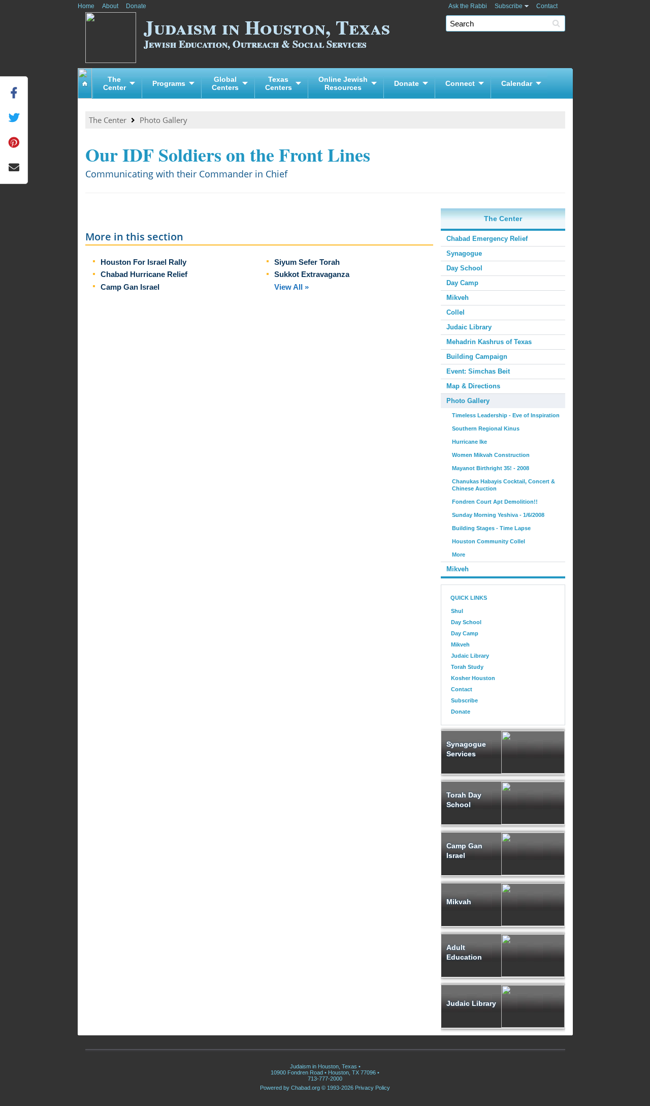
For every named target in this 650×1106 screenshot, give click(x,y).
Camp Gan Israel (130, 287)
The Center (107, 120)
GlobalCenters (225, 83)
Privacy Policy (372, 1088)
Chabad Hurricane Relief (144, 274)
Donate (136, 6)
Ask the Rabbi (467, 6)
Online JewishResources (343, 83)
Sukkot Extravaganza (311, 274)
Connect (460, 83)
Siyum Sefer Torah (307, 262)
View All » (291, 287)
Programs (168, 83)
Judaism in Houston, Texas (267, 31)
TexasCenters (278, 83)
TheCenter (114, 83)
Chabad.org (305, 1088)
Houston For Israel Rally (143, 262)
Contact (547, 6)
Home (86, 6)
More (458, 554)
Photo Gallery (163, 120)
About (110, 6)
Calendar (516, 83)
